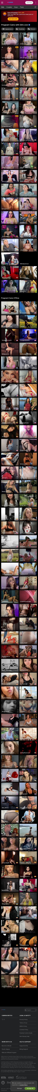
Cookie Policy (23, 1085)
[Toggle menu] (2, 2)
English (29, 1010)
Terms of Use (23, 1023)
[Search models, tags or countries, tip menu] (35, 7)
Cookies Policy (24, 1029)
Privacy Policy (24, 1019)
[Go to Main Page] (11, 3)
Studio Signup (6, 1049)
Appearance (9, 29)
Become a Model (6, 1045)
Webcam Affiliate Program (9, 1052)
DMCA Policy (23, 1026)
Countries (21, 29)
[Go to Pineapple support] (3, 1083)
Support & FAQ (24, 1045)
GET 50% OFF (13, 19)
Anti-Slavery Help (24, 1036)
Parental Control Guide (26, 1033)
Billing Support (24, 1049)
